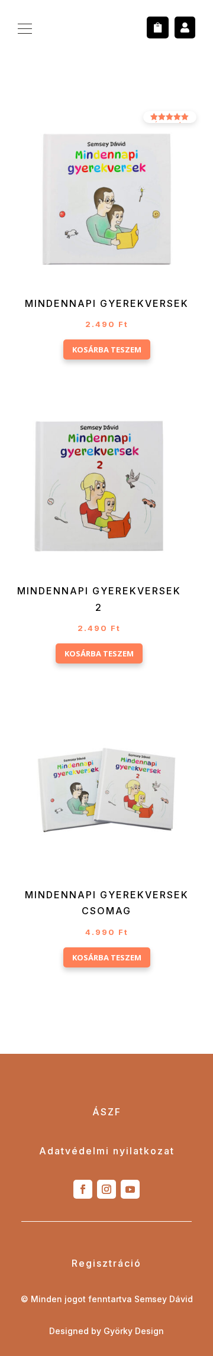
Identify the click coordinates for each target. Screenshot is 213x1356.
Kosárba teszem (106, 349)
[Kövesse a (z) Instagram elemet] (106, 1189)
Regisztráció (106, 1263)
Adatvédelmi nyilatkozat (107, 1151)
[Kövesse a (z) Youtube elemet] (130, 1189)
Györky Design (134, 1331)
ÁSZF (106, 1112)
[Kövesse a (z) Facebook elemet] (82, 1189)
